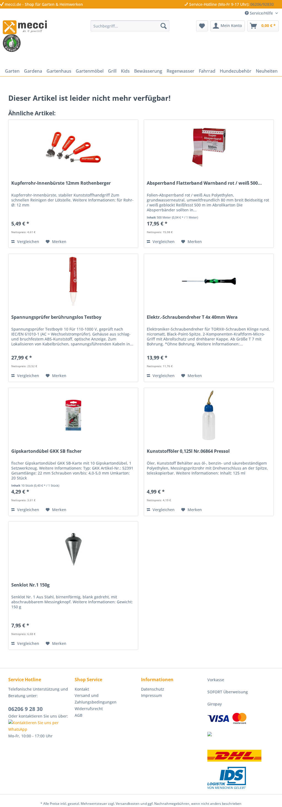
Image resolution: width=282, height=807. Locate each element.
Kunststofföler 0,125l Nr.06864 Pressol (188, 451)
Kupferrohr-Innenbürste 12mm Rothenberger (61, 183)
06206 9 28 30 (25, 709)
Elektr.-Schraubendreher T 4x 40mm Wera (192, 317)
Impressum (151, 695)
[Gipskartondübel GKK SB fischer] (73, 415)
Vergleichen (27, 241)
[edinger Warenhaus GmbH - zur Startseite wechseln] (25, 27)
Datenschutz (152, 689)
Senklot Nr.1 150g (30, 585)
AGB (78, 715)
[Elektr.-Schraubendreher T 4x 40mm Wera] (209, 281)
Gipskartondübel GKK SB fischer (46, 451)
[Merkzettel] (202, 25)
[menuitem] (130, 25)
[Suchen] (163, 25)
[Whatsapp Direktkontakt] (40, 726)
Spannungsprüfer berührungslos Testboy (56, 317)
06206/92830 (262, 4)
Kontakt (82, 689)
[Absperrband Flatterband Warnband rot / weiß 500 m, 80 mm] (209, 147)
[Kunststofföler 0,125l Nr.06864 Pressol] (209, 415)
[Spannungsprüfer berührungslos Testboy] (73, 281)
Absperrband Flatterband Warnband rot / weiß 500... (204, 183)
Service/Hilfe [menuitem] (261, 13)
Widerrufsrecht (89, 708)
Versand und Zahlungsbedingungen (95, 699)
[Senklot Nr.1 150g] (73, 549)
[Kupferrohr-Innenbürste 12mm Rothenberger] (73, 147)
